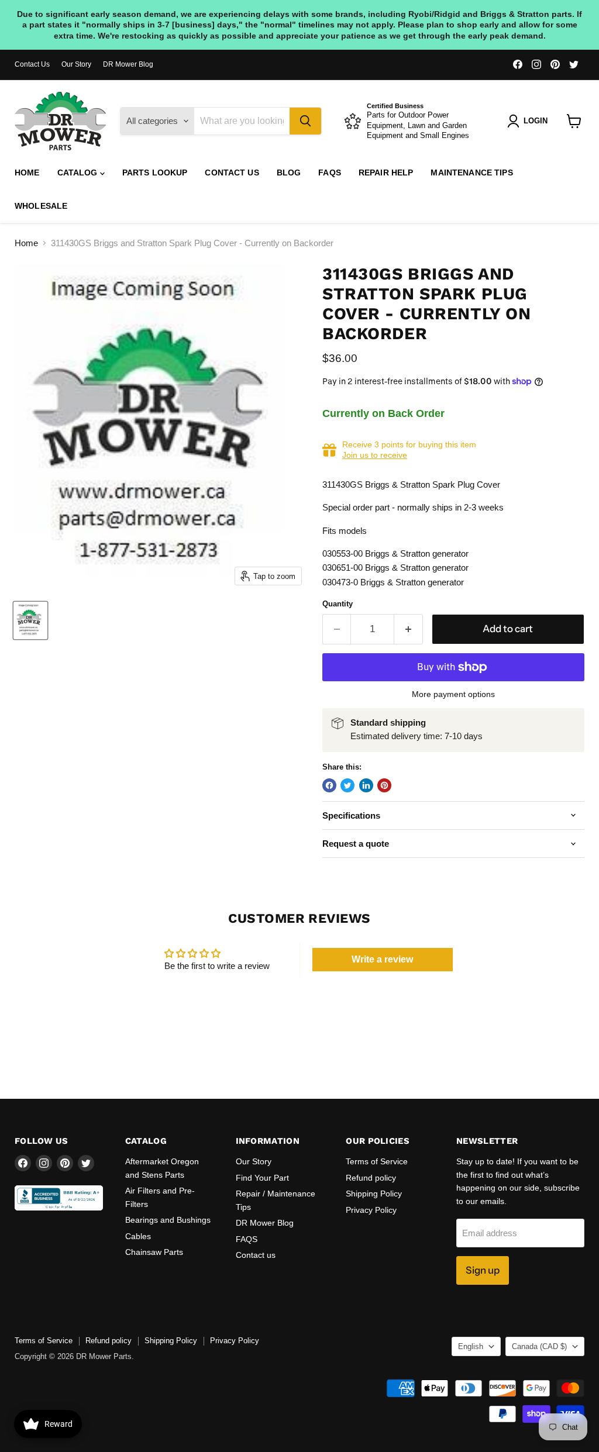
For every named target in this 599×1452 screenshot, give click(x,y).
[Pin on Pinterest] (384, 785)
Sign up (483, 1270)
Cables (138, 1236)
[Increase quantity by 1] (408, 629)
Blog (289, 172)
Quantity (337, 603)
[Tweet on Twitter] (347, 785)
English (470, 1346)
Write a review (382, 959)
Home (27, 172)
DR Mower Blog (128, 64)
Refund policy (371, 1177)
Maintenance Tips (471, 172)
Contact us (232, 172)
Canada (539, 1346)
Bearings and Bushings (168, 1220)
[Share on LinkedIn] (366, 785)
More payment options (453, 694)
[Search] (305, 121)
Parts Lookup (155, 172)
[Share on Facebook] (329, 785)
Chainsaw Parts (154, 1252)
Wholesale (41, 206)
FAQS (329, 172)
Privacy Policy (371, 1210)
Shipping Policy (374, 1193)
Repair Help (386, 172)
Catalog (78, 172)
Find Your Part (262, 1177)
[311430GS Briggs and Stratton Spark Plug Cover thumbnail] (30, 620)
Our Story (76, 64)
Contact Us (32, 64)
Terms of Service (377, 1161)
